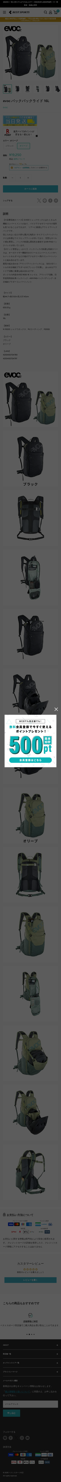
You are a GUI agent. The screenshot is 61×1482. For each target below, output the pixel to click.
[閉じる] (56, 709)
